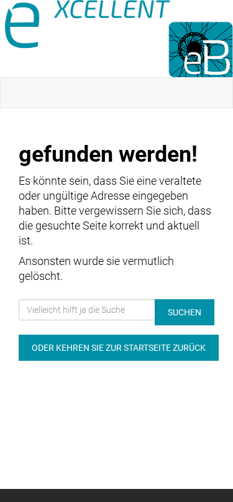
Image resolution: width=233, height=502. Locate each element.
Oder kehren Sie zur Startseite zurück (119, 348)
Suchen (184, 312)
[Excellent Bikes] (119, 38)
